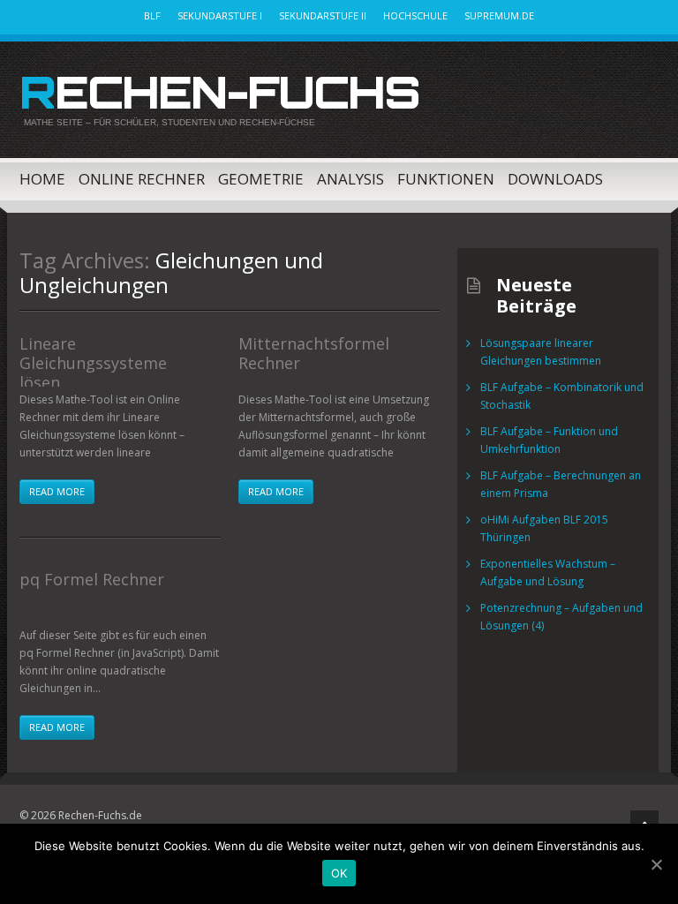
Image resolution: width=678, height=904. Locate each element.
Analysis (350, 179)
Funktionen (445, 179)
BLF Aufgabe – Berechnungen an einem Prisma (560, 484)
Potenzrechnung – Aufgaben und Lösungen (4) (561, 616)
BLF (152, 15)
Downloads (555, 179)
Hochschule (415, 15)
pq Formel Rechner (91, 579)
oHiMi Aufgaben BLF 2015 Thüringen (544, 528)
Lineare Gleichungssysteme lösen (93, 363)
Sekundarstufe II (322, 15)
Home (42, 179)
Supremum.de (499, 15)
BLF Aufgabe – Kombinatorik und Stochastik (562, 396)
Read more (57, 491)
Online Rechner (142, 179)
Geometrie (261, 179)
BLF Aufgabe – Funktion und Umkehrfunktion (549, 440)
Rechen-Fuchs (219, 92)
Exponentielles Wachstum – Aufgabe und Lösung (547, 572)
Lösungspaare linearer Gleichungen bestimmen (540, 351)
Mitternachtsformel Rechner (313, 353)
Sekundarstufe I (219, 15)
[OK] (656, 864)
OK (339, 873)
